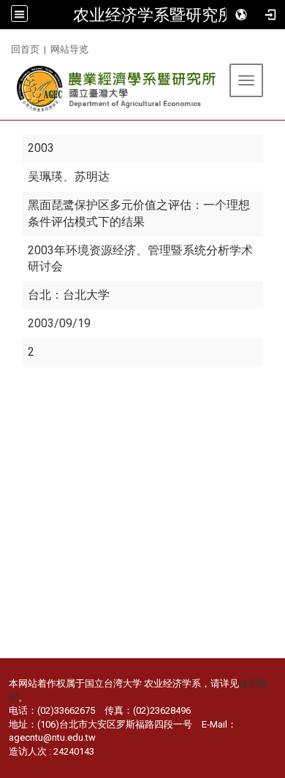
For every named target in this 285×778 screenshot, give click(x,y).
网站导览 (69, 49)
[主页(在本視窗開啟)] (117, 89)
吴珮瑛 (45, 176)
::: (5, 47)
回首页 (25, 49)
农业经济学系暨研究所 (153, 14)
